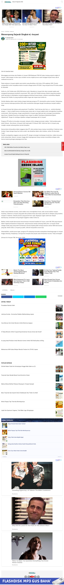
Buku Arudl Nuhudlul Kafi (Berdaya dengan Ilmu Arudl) (17, 150)
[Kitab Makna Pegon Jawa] (32, 69)
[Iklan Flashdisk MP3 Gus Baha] (32, 584)
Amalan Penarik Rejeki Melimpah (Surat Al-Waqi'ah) (16, 154)
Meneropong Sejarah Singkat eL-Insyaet (20, 34)
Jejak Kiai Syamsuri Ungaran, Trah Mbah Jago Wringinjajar (17, 410)
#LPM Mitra (5, 290)
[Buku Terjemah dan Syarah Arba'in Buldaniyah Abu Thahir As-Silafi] (59, 395)
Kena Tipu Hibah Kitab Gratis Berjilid (17, 450)
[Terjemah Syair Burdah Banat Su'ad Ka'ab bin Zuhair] (59, 378)
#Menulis (12, 290)
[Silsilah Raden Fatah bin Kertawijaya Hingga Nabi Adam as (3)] (59, 369)
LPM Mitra (7, 31)
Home (2, 31)
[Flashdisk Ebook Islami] (32, 186)
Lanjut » (60, 456)
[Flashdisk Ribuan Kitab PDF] (32, 264)
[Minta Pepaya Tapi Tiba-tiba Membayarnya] (59, 404)
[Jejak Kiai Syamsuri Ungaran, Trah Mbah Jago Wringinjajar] (59, 413)
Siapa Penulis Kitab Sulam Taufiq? (17, 423)
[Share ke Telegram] (29, 297)
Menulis (12, 31)
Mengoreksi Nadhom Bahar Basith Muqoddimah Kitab (22, 444)
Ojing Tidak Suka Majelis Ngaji (15, 437)
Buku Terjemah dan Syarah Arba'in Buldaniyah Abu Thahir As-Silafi (19, 393)
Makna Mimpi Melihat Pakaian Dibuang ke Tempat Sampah (17, 384)
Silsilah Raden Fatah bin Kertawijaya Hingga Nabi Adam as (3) (18, 366)
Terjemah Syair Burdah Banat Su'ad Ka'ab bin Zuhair (15, 375)
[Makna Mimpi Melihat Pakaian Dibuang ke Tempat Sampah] (59, 387)
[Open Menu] (2, 2)
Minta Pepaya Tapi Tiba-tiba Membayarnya (13, 401)
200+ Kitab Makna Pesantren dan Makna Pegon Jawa (17, 147)
